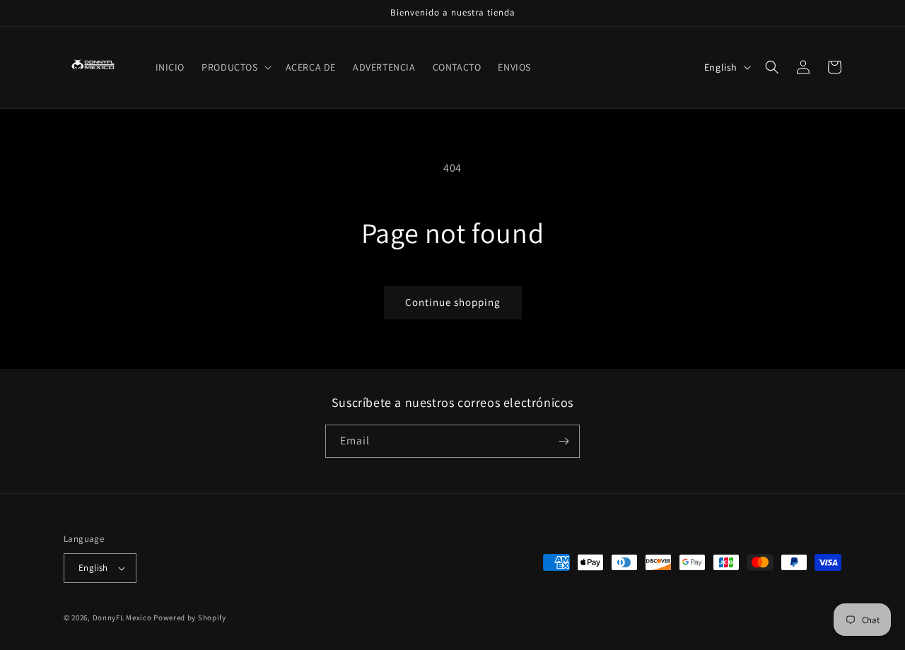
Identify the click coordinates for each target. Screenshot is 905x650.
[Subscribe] (563, 441)
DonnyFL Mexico (122, 617)
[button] (234, 67)
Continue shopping (453, 302)
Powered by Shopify (189, 617)
